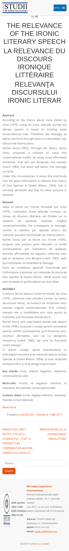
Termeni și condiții (39, 543)
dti (36, 16)
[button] (57, 8)
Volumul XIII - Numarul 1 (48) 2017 (40, 414)
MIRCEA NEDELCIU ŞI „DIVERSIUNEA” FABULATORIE (53, 434)
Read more (9, 407)
